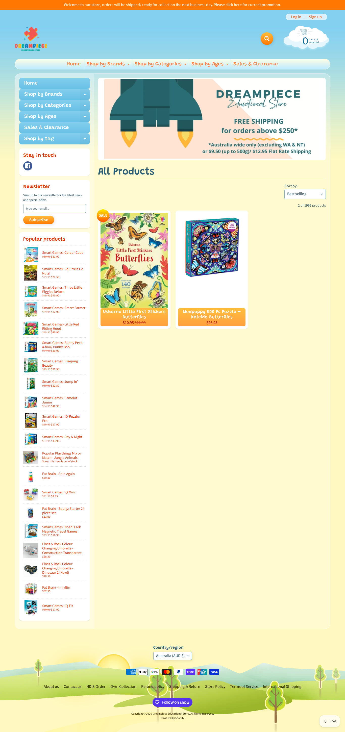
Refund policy (152, 686)
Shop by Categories (161, 65)
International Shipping (282, 686)
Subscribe (38, 220)
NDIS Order (96, 686)
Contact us (73, 686)
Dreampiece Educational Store (171, 714)
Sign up (315, 17)
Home (74, 64)
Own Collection (123, 686)
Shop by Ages (210, 65)
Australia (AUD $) (170, 656)
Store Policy (215, 686)
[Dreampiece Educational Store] (31, 38)
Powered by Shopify (172, 718)
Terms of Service (244, 686)
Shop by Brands (109, 65)
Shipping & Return (184, 686)
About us (51, 686)
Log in (296, 17)
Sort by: (291, 186)
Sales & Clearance (255, 64)
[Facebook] (27, 165)
